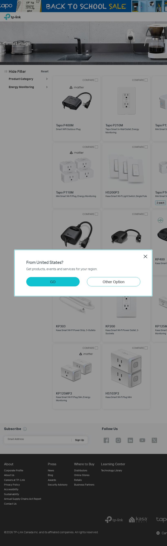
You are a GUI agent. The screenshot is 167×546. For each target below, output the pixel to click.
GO (53, 281)
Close (145, 256)
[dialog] (83, 273)
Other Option (113, 281)
